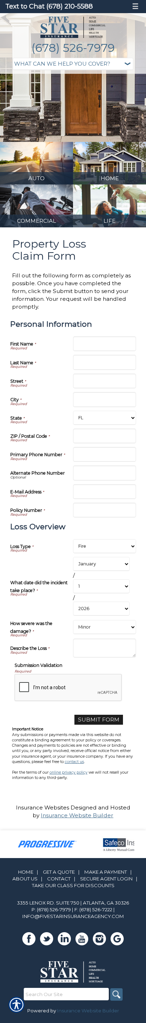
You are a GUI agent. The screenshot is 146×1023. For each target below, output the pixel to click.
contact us (74, 761)
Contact (59, 878)
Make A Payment (105, 872)
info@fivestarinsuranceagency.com (73, 916)
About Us (25, 878)
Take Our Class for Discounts (73, 885)
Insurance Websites (42, 807)
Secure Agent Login (106, 878)
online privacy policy (69, 772)
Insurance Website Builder (77, 815)
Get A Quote (59, 872)
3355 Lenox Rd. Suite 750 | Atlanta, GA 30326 (73, 903)
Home (25, 872)
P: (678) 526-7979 (51, 909)
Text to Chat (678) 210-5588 (49, 6)
